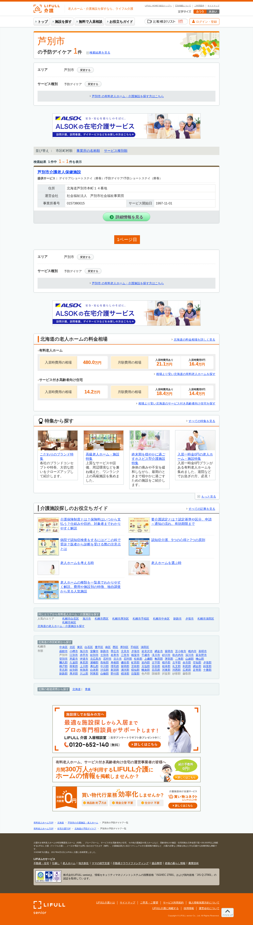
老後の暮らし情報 (175, 863)
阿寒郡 (94, 673)
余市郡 (187, 662)
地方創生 (83, 863)
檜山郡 (200, 658)
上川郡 (84, 666)
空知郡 (197, 662)
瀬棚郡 (94, 662)
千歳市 (146, 655)
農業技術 (193, 863)
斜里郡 (207, 666)
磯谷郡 (125, 662)
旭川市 (87, 618)
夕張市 (189, 618)
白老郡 (94, 669)
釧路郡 (63, 673)
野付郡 (115, 673)
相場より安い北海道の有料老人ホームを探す (185, 374)
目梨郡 (135, 673)
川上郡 (84, 673)
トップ (43, 22)
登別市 (63, 658)
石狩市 (107, 658)
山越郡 (189, 658)
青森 (88, 689)
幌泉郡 (146, 669)
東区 (80, 647)
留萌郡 (125, 666)
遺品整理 (157, 863)
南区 (108, 647)
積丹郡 (166, 662)
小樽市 (74, 651)
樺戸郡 (63, 666)
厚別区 (124, 647)
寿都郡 (115, 662)
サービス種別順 (115, 151)
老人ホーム (69, 863)
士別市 (104, 655)
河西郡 (176, 669)
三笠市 (125, 655)
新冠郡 (115, 669)
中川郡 (104, 666)
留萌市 (169, 651)
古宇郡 (156, 662)
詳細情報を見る (129, 217)
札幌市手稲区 (141, 618)
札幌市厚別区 (120, 618)
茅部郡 (169, 658)
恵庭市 (74, 658)
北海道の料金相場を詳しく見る (194, 339)
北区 (72, 647)
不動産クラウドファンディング (131, 863)
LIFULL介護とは (105, 902)
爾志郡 (63, 662)
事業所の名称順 (88, 151)
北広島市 (95, 658)
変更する (85, 70)
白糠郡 (104, 673)
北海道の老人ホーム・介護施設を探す (61, 626)
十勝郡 (207, 669)
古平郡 (176, 662)
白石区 (89, 647)
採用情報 (189, 908)
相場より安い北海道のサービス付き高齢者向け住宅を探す (176, 403)
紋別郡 (74, 669)
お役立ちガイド (121, 22)
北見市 (125, 651)
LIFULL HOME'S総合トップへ (158, 6)
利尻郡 (187, 666)
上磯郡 (148, 658)
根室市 (135, 655)
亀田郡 (159, 658)
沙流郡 (104, 669)
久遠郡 (74, 662)
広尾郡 (187, 669)
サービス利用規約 (173, 902)
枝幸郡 (166, 666)
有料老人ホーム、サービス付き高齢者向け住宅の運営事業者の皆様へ (126, 769)
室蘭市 (94, 651)
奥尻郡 (84, 662)
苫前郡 (135, 666)
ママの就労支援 (101, 863)
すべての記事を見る (202, 508)
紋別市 (94, 655)
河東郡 (166, 669)
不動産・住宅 (41, 863)
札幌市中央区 (161, 618)
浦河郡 (125, 669)
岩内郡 (146, 662)
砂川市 (166, 655)
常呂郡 (63, 669)
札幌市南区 (69, 622)
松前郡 (138, 658)
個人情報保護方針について (204, 902)
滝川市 (156, 655)
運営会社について (209, 908)
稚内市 (192, 651)
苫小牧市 (180, 651)
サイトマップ (213, 6)
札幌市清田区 (205, 618)
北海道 (76, 689)
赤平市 (84, 655)
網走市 (159, 651)
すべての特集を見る (202, 421)
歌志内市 (177, 655)
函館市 (63, 651)
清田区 (145, 647)
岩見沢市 (147, 651)
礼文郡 (176, 666)
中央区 (63, 647)
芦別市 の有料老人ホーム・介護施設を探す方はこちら (128, 96)
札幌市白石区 (70, 618)
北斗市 (117, 658)
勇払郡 (94, 666)
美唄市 (202, 651)
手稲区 (134, 647)
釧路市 (177, 618)
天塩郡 (146, 666)
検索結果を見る (100, 52)
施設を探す (63, 22)
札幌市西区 (102, 618)
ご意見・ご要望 (149, 902)
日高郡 (156, 669)
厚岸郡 (74, 673)
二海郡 (179, 658)
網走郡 (197, 666)
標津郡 (125, 673)
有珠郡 (84, 669)
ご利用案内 (199, 6)
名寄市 (115, 655)
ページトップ (227, 915)
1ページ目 (127, 239)
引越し (56, 863)
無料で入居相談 (90, 22)
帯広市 (115, 651)
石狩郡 (128, 658)
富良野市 (201, 655)
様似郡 (135, 669)
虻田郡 (135, 662)
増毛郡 (115, 666)
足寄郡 (197, 669)
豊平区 (99, 647)
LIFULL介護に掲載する (165, 908)
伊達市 (84, 658)
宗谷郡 (156, 666)
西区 (115, 647)
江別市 (74, 655)
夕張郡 (207, 662)
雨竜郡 (74, 666)
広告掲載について (183, 6)
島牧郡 (104, 662)
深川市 (189, 655)
